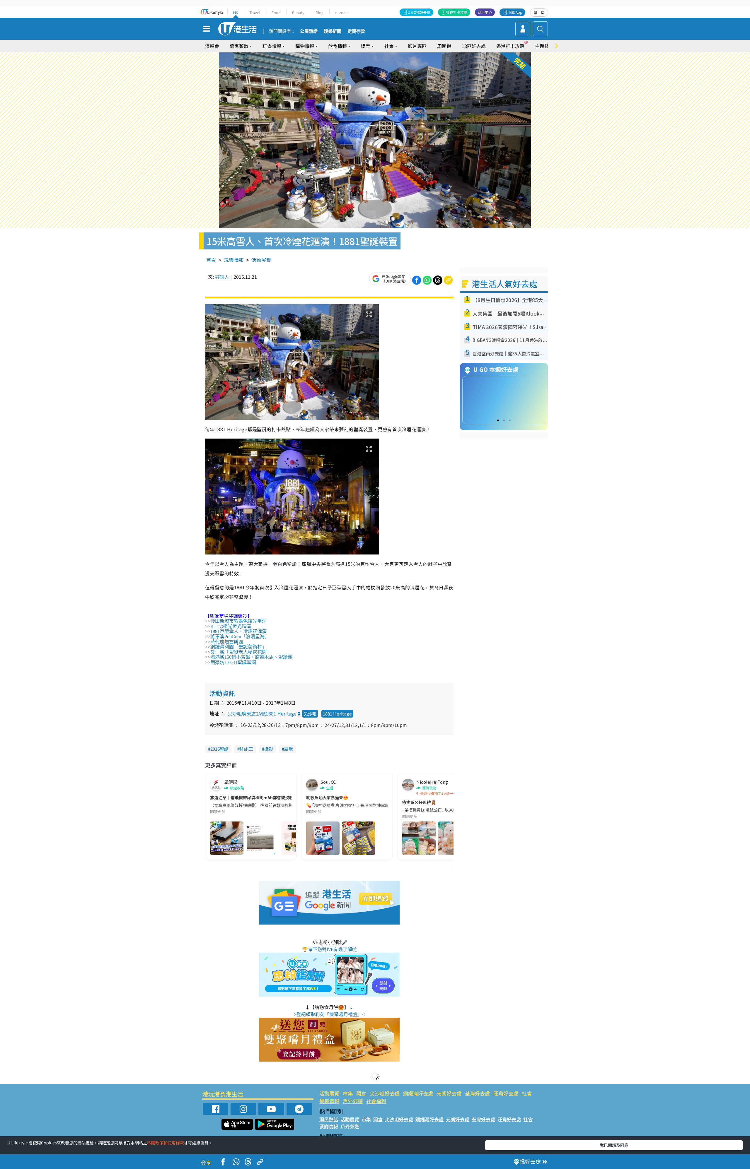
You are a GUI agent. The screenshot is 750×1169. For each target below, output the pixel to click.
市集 (348, 1093)
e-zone (341, 12)
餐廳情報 (329, 1101)
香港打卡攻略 (510, 45)
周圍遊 (444, 45)
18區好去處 (474, 45)
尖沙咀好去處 (385, 1093)
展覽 (288, 749)
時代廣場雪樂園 (226, 641)
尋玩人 (222, 276)
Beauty (298, 12)
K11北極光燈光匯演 (230, 626)
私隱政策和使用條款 (165, 1143)
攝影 (268, 749)
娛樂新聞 (332, 31)
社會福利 (376, 1101)
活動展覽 (261, 259)
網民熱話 (328, 1119)
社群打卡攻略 (456, 12)
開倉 (361, 1093)
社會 (527, 1093)
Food (276, 12)
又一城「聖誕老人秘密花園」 (240, 652)
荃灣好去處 (477, 1093)
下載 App (515, 12)
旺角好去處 (505, 1093)
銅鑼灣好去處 (418, 1093)
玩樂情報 (234, 259)
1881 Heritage (337, 714)
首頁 (211, 259)
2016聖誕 (219, 749)
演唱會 (212, 45)
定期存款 (356, 31)
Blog (320, 12)
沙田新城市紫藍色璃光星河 (238, 621)
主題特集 (544, 45)
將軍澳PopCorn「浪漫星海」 (239, 636)
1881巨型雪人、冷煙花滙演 (238, 631)
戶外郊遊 (353, 1101)
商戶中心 (485, 12)
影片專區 (417, 45)
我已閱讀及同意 (614, 1145)
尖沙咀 (310, 714)
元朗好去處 (449, 1093)
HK (235, 12)
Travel (255, 12)
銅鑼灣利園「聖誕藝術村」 (238, 646)
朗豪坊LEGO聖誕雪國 (233, 662)
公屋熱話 (309, 31)
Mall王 (246, 749)
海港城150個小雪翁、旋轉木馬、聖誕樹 (251, 657)
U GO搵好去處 (419, 12)
